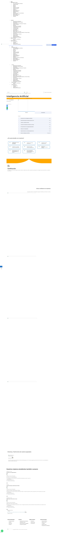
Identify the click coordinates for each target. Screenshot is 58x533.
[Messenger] (12, 109)
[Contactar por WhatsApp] (2, 531)
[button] (25, 45)
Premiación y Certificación (16, 39)
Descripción (43, 112)
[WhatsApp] (12, 108)
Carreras (12, 20)
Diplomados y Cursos (14, 2)
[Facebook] (12, 105)
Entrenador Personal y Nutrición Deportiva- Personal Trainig (21, 32)
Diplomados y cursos (16, 93)
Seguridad (14, 16)
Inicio (11, 1)
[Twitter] (12, 106)
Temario (26, 112)
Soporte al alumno (14, 40)
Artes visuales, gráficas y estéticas (10, 93)
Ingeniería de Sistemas (21, 93)
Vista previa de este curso (10, 479)
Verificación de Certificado (17, 44)
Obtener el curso (10, 513)
